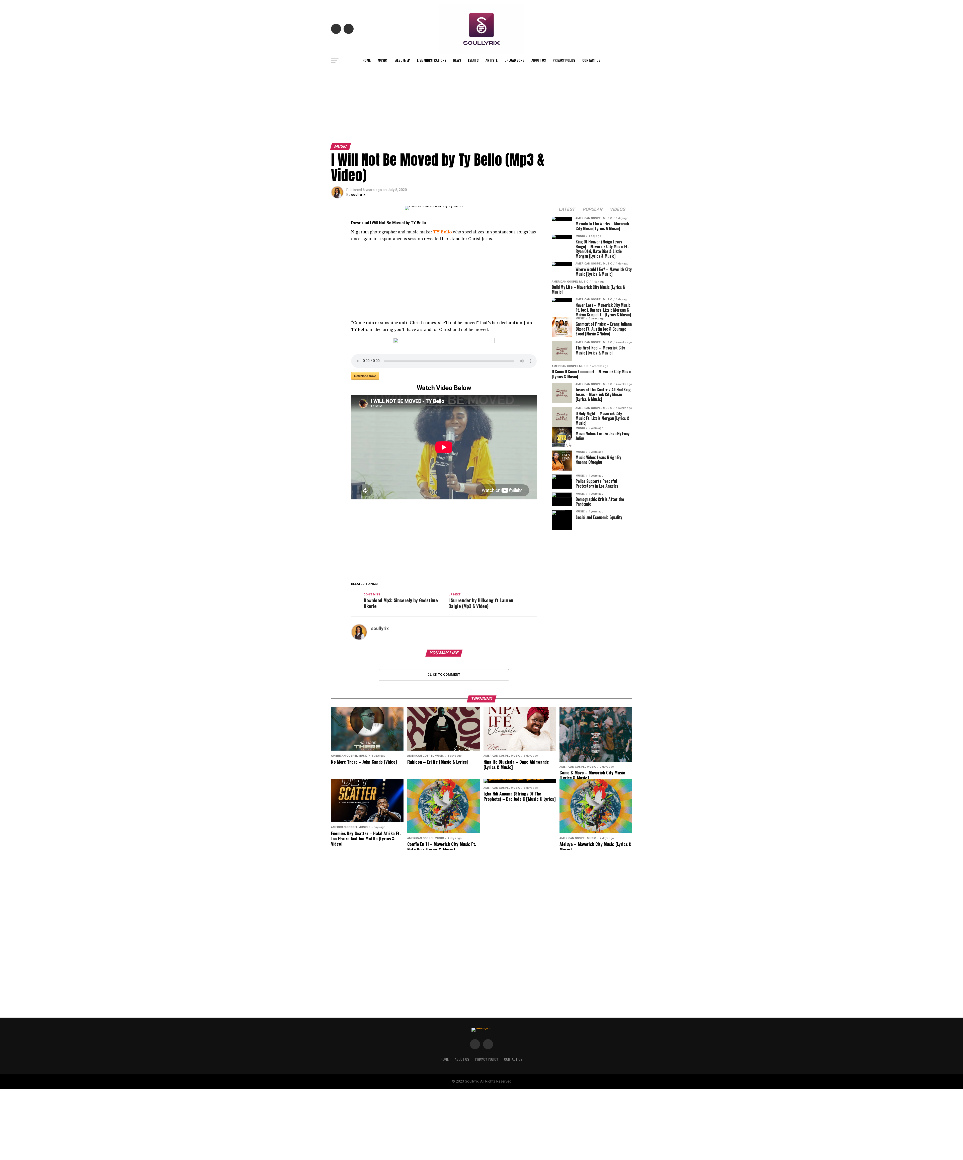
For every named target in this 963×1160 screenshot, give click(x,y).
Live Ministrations (431, 60)
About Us (538, 60)
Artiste (492, 60)
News (457, 60)
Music (382, 60)
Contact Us (591, 60)
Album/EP (402, 60)
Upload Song (514, 60)
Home (367, 60)
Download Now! (365, 376)
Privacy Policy (564, 60)
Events (473, 60)
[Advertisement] (481, 103)
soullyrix (358, 195)
